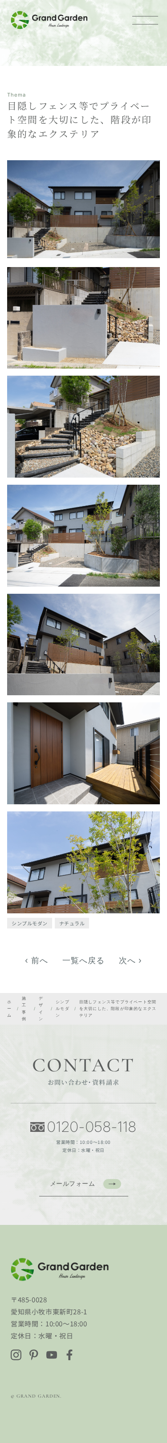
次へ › (130, 960)
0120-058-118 (92, 1127)
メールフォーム (72, 1183)
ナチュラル (72, 923)
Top (155, 1404)
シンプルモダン (30, 923)
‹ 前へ (36, 960)
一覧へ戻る (83, 960)
